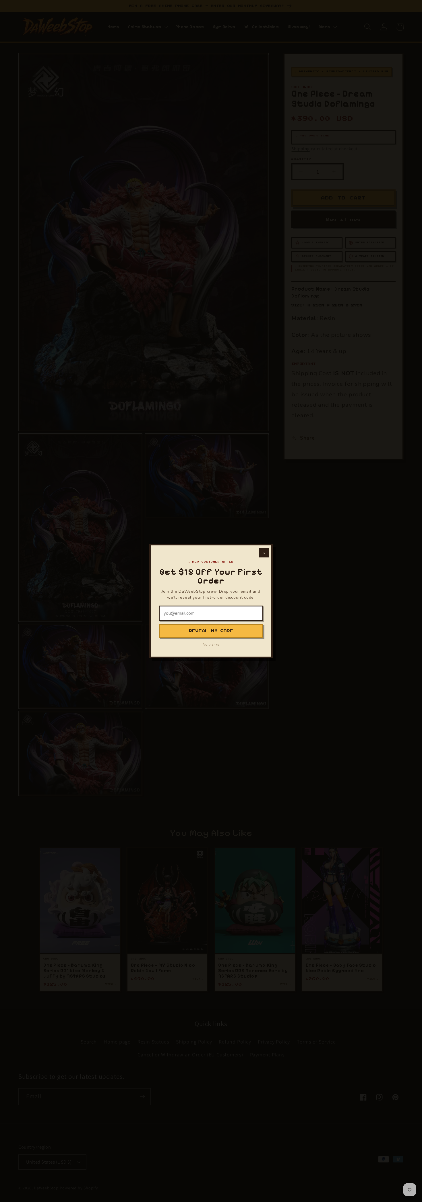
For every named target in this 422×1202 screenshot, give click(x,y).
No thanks (211, 644)
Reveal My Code (211, 631)
